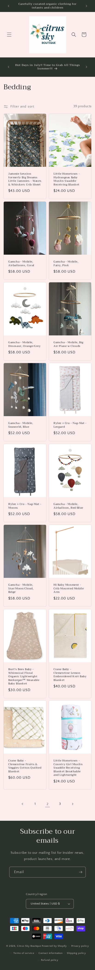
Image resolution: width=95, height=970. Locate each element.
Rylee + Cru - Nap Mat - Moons (25, 506)
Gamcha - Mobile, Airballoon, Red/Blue (68, 506)
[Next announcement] (86, 6)
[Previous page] (23, 804)
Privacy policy (80, 946)
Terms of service (23, 953)
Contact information (50, 953)
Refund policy (49, 960)
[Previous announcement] (8, 6)
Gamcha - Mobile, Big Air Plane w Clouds (68, 344)
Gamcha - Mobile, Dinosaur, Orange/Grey (24, 344)
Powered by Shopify (54, 946)
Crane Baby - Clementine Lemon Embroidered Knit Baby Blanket (70, 675)
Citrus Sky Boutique (29, 946)
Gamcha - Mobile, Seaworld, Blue (20, 425)
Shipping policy (76, 953)
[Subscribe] (80, 872)
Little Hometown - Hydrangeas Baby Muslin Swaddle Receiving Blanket (66, 179)
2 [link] (48, 804)
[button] (9, 35)
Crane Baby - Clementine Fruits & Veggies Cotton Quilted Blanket (24, 766)
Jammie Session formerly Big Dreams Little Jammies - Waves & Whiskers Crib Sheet (24, 179)
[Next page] (72, 804)
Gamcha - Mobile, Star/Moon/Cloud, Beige (21, 588)
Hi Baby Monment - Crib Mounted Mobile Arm (68, 588)
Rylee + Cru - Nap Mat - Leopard (70, 425)
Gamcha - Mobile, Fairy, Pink (65, 263)
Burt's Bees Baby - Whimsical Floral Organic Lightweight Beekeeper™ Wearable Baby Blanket (23, 677)
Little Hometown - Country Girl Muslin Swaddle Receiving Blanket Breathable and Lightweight (68, 768)
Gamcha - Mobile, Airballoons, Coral (21, 263)
